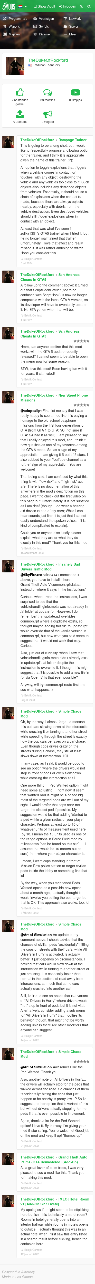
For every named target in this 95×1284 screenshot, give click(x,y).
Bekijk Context (33, 259)
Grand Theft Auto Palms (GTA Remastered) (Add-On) (53, 1159)
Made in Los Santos (17, 1276)
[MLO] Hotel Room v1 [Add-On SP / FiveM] (54, 1201)
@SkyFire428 (31, 574)
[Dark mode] (81, 6)
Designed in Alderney (18, 1271)
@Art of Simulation (36, 934)
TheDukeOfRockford (48, 60)
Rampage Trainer (72, 139)
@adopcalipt (31, 410)
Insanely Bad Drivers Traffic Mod (50, 566)
